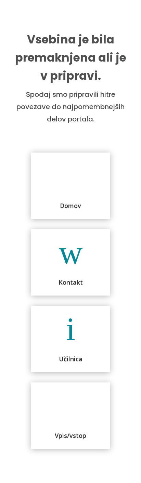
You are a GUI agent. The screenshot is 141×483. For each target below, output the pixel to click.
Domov (70, 205)
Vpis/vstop (70, 435)
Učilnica (70, 359)
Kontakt (71, 282)
